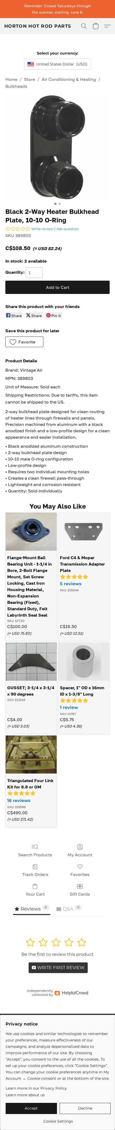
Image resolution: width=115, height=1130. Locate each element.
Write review (42, 229)
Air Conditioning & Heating (69, 79)
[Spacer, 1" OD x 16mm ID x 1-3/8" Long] (83, 662)
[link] (58, 1119)
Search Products (35, 854)
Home (11, 79)
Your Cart (35, 894)
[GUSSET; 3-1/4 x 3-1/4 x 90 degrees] (31, 662)
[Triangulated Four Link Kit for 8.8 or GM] (31, 755)
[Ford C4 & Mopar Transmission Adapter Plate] (83, 532)
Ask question (67, 229)
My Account (80, 854)
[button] (37, 26)
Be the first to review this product (57, 954)
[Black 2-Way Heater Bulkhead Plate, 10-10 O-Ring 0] (57, 147)
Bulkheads (16, 86)
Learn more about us (25, 1094)
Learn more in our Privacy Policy (36, 1088)
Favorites (79, 874)
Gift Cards (80, 894)
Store (29, 79)
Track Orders (35, 874)
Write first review (60, 967)
